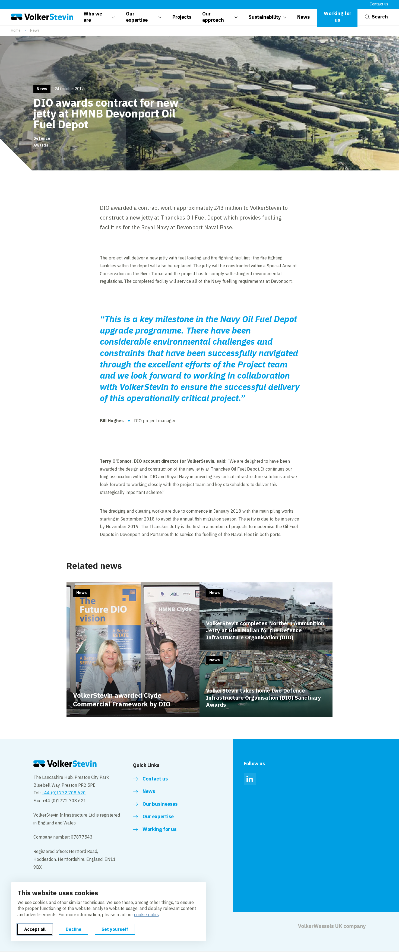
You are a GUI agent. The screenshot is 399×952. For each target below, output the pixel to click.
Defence (41, 138)
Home (16, 30)
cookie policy (146, 914)
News (35, 30)
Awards (41, 145)
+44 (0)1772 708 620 (64, 792)
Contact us (379, 4)
